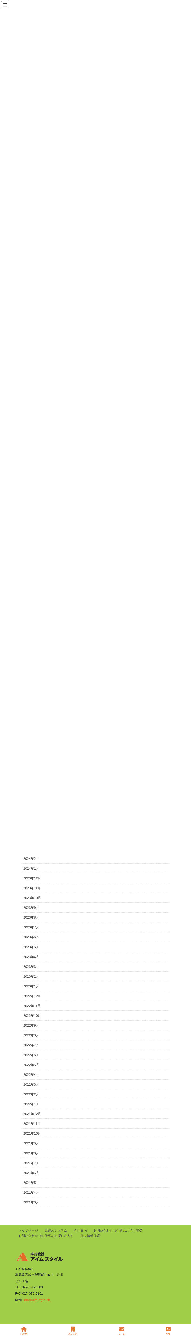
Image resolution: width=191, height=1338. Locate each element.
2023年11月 (32, 888)
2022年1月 (31, 1104)
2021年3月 (31, 1202)
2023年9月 (31, 907)
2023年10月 (32, 898)
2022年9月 (31, 1025)
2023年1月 (31, 986)
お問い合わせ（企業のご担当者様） (119, 1230)
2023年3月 (31, 967)
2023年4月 (31, 957)
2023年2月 (31, 976)
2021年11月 (32, 1123)
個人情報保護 (90, 1236)
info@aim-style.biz (37, 1300)
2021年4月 (31, 1192)
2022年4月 (31, 1075)
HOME (23, 1334)
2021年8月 (31, 1153)
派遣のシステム (55, 1230)
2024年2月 (31, 859)
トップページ (28, 1230)
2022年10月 (32, 1015)
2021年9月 (31, 1143)
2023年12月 (32, 878)
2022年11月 (32, 1006)
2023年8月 (31, 917)
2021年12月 (32, 1114)
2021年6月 (31, 1173)
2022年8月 (31, 1035)
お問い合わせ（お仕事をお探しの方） (46, 1236)
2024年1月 (31, 868)
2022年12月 (32, 996)
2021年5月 (31, 1183)
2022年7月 (31, 1045)
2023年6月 (31, 937)
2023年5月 (31, 947)
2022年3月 (31, 1084)
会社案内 (80, 1230)
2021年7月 (31, 1163)
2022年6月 (31, 1055)
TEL (168, 1334)
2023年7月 (31, 927)
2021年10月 (32, 1133)
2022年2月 (31, 1094)
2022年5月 (31, 1065)
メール (121, 1334)
